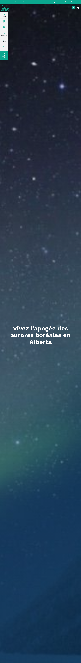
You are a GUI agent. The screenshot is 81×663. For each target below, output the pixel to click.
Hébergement (4, 29)
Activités (4, 22)
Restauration (4, 35)
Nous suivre (4, 49)
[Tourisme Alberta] (5, 8)
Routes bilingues (4, 57)
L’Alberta (4, 16)
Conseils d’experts (4, 42)
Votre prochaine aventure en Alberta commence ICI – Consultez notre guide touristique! (29, 2)
